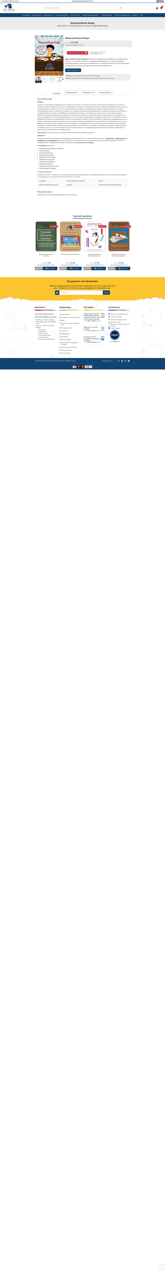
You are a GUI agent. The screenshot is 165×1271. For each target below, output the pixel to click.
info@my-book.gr (115, 328)
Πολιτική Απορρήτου (66, 350)
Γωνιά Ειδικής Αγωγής (61, 15)
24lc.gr (74, 360)
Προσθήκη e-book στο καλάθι (76, 53)
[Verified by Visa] (87, 367)
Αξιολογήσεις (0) (88, 92)
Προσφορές (97, 75)
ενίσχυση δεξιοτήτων (86, 78)
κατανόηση (95, 78)
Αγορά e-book (51, 268)
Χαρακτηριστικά (71, 92)
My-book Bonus (65, 333)
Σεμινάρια (134, 15)
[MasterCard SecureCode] (90, 367)
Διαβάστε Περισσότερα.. (73, 70)
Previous (35, 79)
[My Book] (9, 8)
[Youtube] (163, 1)
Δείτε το (40, 268)
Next (63, 79)
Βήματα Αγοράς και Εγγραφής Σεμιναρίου (69, 343)
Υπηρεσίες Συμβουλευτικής (121, 15)
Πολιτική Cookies (65, 353)
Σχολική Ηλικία (36, 15)
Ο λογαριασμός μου (66, 328)
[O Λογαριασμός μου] (156, 8)
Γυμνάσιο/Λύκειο (47, 15)
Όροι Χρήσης (64, 336)
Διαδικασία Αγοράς (66, 339)
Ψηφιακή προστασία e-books (69, 347)
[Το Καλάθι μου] (160, 8)
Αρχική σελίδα (61, 25)
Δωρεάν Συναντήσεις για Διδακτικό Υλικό (70, 324)
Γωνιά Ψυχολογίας (75, 15)
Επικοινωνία (64, 331)
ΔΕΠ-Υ (92, 75)
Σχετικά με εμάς (65, 314)
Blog (141, 15)
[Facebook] (158, 1)
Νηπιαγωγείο (25, 15)
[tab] (56, 92)
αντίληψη (73, 78)
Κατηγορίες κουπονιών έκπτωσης (70, 317)
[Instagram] (160, 1)
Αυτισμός (87, 25)
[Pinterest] (121, 360)
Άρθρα (63, 320)
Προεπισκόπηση (105, 92)
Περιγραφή (56, 93)
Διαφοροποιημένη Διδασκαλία (90, 15)
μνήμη (112, 78)
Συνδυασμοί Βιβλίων (106, 15)
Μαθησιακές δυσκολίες (104, 78)
